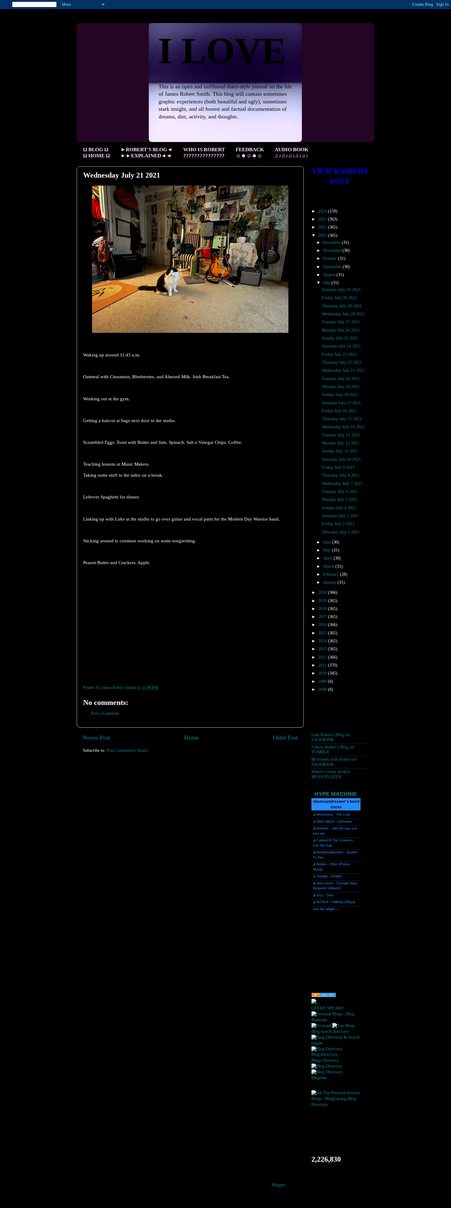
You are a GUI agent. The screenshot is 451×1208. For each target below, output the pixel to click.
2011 (323, 665)
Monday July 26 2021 (341, 330)
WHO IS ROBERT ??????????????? (204, 153)
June (327, 542)
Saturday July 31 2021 (341, 289)
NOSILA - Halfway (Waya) (335, 902)
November (332, 250)
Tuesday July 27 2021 (341, 322)
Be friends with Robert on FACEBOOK (334, 762)
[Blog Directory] (326, 1049)
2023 (323, 219)
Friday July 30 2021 (339, 297)
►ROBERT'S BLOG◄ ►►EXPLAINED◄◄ (146, 153)
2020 (323, 592)
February (331, 574)
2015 (323, 633)
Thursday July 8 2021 (341, 475)
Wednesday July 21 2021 (343, 370)
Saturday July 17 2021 (341, 403)
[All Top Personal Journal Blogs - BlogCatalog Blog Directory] (339, 1104)
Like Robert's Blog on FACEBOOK (330, 737)
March (329, 566)
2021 (323, 235)
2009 (323, 681)
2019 (323, 600)
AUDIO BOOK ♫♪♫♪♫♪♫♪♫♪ (291, 153)
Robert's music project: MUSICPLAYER (331, 774)
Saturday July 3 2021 (340, 516)
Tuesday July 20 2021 (341, 378)
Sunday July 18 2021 (340, 394)
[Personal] (321, 1025)
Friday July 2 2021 (338, 523)
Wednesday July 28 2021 (343, 314)
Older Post (285, 737)
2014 (323, 641)
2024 (323, 211)
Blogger (278, 1185)
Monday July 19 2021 (341, 386)
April (328, 558)
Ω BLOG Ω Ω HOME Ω (96, 153)
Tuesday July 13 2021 (341, 435)
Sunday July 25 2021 (340, 338)
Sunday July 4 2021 (339, 508)
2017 (323, 616)
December (332, 242)
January (330, 582)
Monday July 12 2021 (341, 443)
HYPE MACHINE (335, 794)
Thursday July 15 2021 (342, 419)
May (327, 550)
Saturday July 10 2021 (341, 459)
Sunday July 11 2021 (340, 451)
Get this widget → (326, 909)
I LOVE (222, 50)
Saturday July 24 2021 (341, 346)
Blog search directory (330, 1031)
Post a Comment (105, 713)
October (330, 258)
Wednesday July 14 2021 (343, 427)
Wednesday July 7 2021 (342, 483)
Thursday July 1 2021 (341, 532)
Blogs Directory (325, 1060)
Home (191, 737)
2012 (323, 657)
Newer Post (96, 737)
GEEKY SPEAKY (327, 1008)
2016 (323, 624)
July (327, 282)
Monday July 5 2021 (339, 499)
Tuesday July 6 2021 (340, 491)
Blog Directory (324, 1054)
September (333, 266)
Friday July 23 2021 (339, 354)
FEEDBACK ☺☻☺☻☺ (250, 153)
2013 (323, 649)
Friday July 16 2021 (339, 411)
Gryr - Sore (324, 895)
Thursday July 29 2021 (342, 306)
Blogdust (319, 1077)
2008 (323, 689)
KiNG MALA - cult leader (334, 821)
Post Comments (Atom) (127, 750)
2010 (323, 673)
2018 (323, 608)
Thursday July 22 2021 (342, 362)
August (330, 274)
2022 (323, 227)
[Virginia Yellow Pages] (323, 996)
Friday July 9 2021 (338, 467)
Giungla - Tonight (328, 876)
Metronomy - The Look (333, 814)
